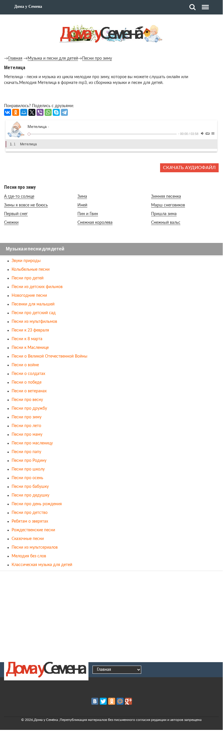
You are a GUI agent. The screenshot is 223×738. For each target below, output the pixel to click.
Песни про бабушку (30, 487)
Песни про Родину (29, 461)
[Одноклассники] (15, 112)
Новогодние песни (29, 296)
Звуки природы (26, 261)
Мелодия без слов (29, 556)
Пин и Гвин (87, 214)
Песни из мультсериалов (35, 547)
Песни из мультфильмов (34, 322)
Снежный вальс (165, 223)
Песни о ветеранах (29, 391)
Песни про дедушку (30, 495)
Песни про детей (27, 278)
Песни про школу (28, 469)
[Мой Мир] (23, 112)
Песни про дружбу (29, 408)
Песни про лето (26, 426)
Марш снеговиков (168, 205)
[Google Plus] (128, 701)
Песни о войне (25, 365)
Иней (82, 205)
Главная (15, 58)
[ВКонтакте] (7, 112)
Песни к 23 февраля (30, 330)
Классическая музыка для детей (42, 565)
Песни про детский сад (34, 313)
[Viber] (40, 112)
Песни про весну (27, 400)
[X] (31, 112)
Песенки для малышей (33, 304)
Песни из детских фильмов (37, 287)
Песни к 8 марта (27, 339)
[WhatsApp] (48, 112)
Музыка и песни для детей (53, 58)
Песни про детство (30, 513)
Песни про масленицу (32, 443)
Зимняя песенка (166, 197)
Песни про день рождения (37, 504)
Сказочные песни (28, 539)
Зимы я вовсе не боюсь (26, 205)
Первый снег (16, 214)
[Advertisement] (111, 615)
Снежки (11, 223)
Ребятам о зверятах (30, 521)
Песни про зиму (97, 58)
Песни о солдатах (28, 374)
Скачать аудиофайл (189, 167)
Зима (82, 197)
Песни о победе (26, 382)
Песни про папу (26, 452)
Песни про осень (27, 478)
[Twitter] (103, 701)
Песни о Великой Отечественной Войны (49, 356)
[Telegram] (64, 112)
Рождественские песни (33, 530)
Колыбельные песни (31, 270)
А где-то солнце (19, 197)
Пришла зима (164, 214)
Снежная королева (95, 223)
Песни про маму (27, 435)
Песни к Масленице (30, 348)
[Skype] (56, 112)
